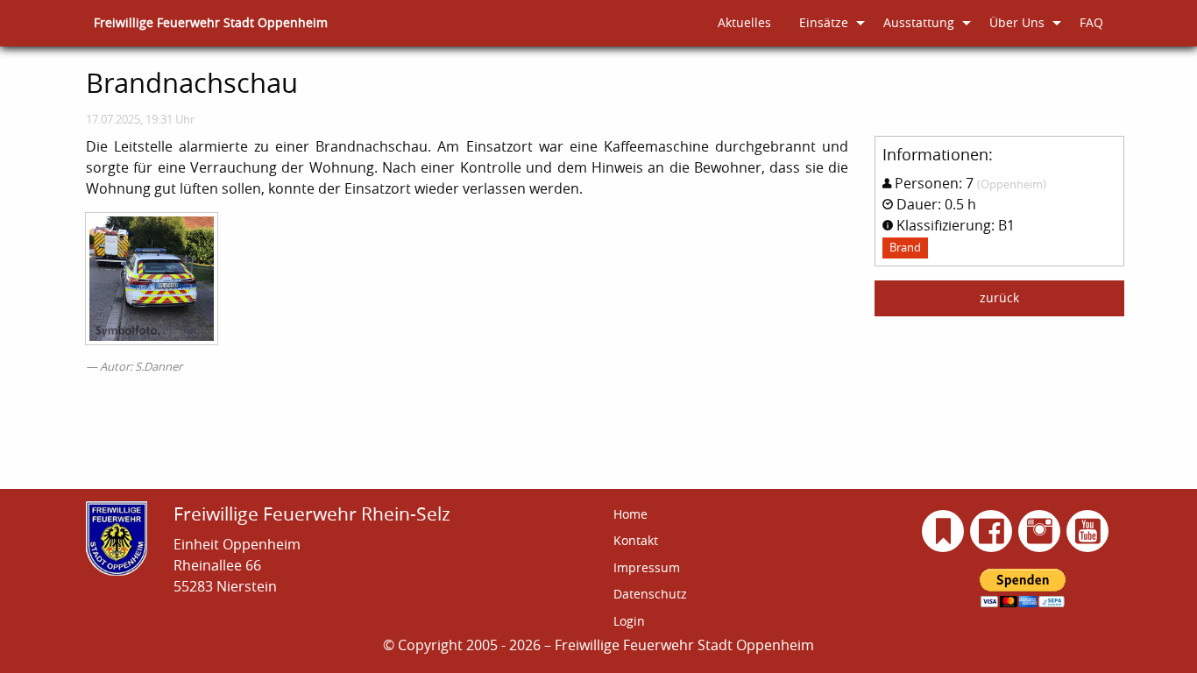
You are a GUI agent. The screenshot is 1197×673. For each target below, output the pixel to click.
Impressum (646, 567)
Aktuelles (744, 22)
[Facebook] (991, 531)
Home (630, 514)
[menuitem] (211, 23)
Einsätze (823, 22)
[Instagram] (1039, 531)
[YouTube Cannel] (1088, 531)
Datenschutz (650, 593)
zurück (999, 297)
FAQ (1091, 22)
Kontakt (635, 540)
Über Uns (1017, 22)
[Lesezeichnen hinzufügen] (943, 531)
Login (629, 621)
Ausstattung (918, 22)
